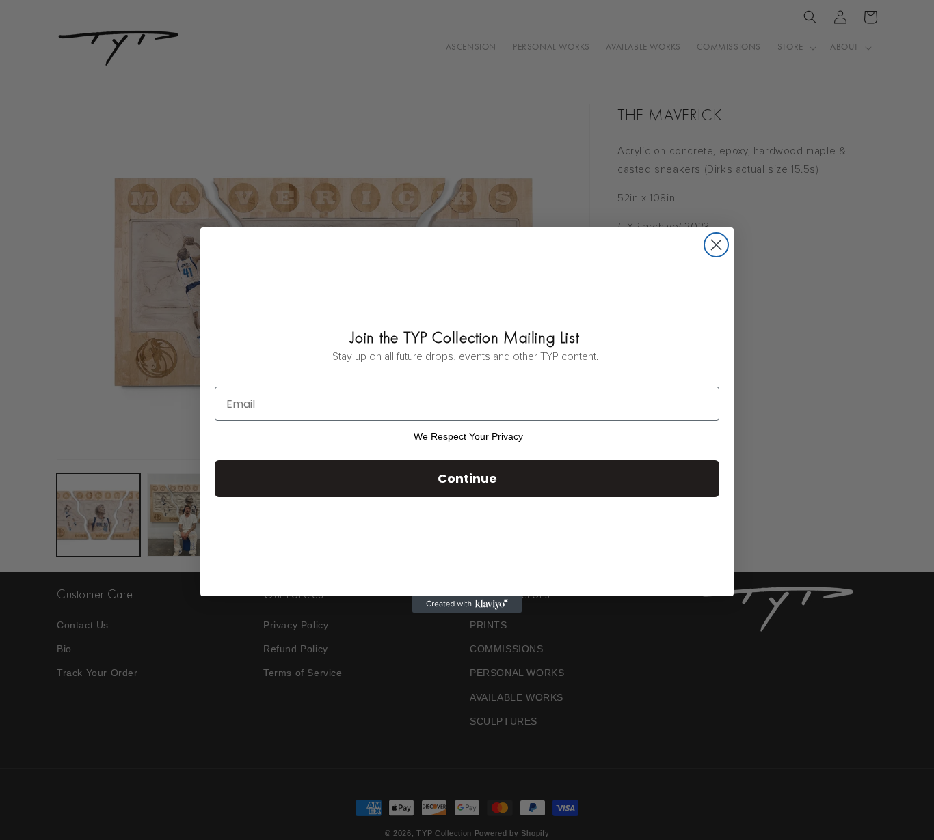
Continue (467, 478)
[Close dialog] (716, 245)
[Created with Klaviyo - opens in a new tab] (467, 604)
